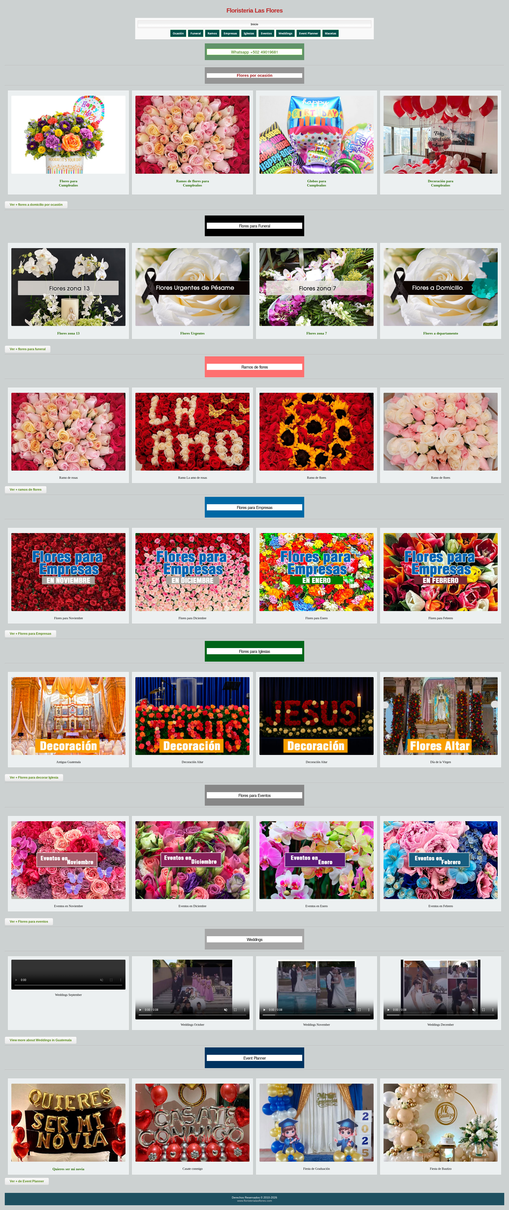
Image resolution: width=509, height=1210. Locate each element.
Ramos (212, 33)
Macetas (330, 33)
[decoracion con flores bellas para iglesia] (192, 716)
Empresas (230, 33)
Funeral (195, 33)
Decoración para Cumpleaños (440, 183)
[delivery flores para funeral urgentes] (192, 287)
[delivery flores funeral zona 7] (316, 287)
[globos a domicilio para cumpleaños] (316, 135)
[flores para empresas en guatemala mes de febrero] (441, 572)
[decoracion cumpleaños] (441, 135)
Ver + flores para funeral (28, 349)
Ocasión (178, 33)
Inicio (254, 24)
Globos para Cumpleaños (316, 183)
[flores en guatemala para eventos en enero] (316, 860)
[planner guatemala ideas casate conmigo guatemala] (192, 1122)
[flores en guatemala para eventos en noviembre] (68, 860)
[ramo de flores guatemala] (441, 432)
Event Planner (308, 33)
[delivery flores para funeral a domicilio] (441, 287)
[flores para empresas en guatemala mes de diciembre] (192, 572)
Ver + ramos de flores (26, 489)
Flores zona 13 (68, 333)
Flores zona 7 (316, 333)
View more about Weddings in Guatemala (41, 1040)
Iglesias (249, 33)
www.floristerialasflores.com (254, 1200)
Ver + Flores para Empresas (30, 633)
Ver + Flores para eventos (29, 921)
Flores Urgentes (192, 333)
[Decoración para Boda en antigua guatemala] (68, 716)
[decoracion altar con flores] (316, 716)
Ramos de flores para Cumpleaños (192, 183)
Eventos (266, 33)
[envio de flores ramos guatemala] (316, 432)
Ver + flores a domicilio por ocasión (36, 204)
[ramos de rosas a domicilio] (68, 432)
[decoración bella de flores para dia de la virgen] (441, 716)
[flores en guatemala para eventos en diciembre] (192, 860)
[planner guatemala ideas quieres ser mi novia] (68, 1122)
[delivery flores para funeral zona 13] (68, 287)
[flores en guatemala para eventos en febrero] (441, 860)
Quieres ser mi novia (68, 1169)
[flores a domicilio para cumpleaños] (68, 135)
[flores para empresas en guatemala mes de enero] (316, 572)
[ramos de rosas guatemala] (192, 432)
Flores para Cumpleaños (68, 183)
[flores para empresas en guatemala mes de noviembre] (68, 572)
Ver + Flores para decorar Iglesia (34, 777)
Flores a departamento (440, 333)
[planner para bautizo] (441, 1122)
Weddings (285, 33)
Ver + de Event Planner (27, 1181)
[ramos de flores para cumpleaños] (192, 135)
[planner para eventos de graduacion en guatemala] (316, 1122)
